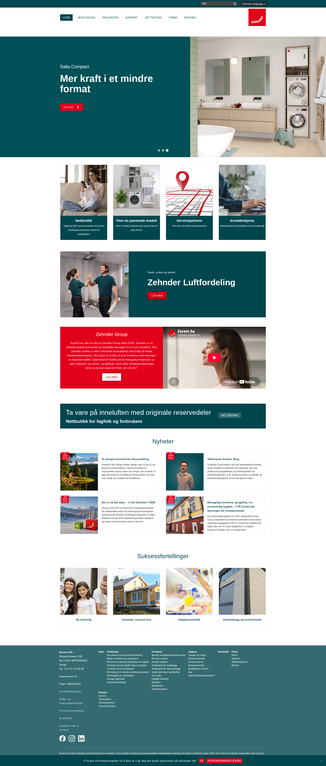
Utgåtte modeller (160, 679)
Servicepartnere (189, 221)
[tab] (159, 150)
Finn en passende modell (136, 221)
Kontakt (190, 17)
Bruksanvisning (196, 665)
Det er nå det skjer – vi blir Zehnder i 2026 (128, 502)
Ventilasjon (86, 17)
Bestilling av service (198, 668)
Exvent (101, 696)
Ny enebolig (83, 619)
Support (131, 17)
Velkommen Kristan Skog (224, 459)
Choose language (253, 3)
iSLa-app (156, 675)
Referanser (157, 685)
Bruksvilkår (65, 718)
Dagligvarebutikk (189, 619)
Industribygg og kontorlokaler (242, 619)
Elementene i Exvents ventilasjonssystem (128, 672)
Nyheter (235, 658)
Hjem (66, 17)
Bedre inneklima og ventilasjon (122, 658)
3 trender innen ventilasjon (120, 668)
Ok (202, 760)
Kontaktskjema (242, 221)
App (190, 672)
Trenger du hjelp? (197, 655)
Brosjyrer (156, 682)
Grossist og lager (107, 706)
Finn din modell (160, 658)
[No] (321, 761)
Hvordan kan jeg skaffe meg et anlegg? (127, 665)
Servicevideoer (196, 662)
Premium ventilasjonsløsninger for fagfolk (128, 662)
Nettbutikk (153, 17)
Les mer (69, 107)
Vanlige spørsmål (116, 679)
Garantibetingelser (70, 691)
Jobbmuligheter (239, 662)
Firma (173, 17)
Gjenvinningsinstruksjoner (201, 675)
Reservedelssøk (196, 658)
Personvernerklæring (71, 710)
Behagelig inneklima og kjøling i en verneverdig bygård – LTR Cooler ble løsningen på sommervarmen (230, 506)
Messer (235, 665)
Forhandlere (104, 699)
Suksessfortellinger (116, 682)
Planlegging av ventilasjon (120, 675)
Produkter (110, 17)
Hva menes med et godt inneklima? (125, 655)
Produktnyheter (159, 689)
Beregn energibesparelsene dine (169, 655)
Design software (160, 662)
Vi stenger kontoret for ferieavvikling (125, 459)
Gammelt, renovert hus (136, 619)
